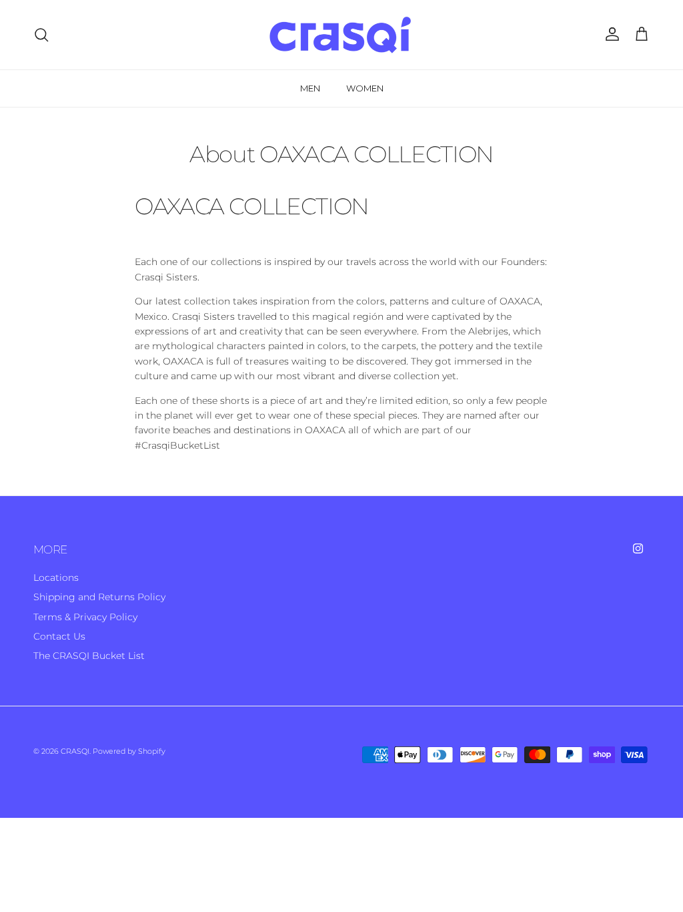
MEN (310, 88)
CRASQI (75, 751)
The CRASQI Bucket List (89, 656)
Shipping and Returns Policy (99, 597)
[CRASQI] (341, 34)
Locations (56, 578)
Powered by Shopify (129, 751)
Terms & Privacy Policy (85, 617)
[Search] (41, 35)
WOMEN (365, 88)
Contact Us (59, 636)
